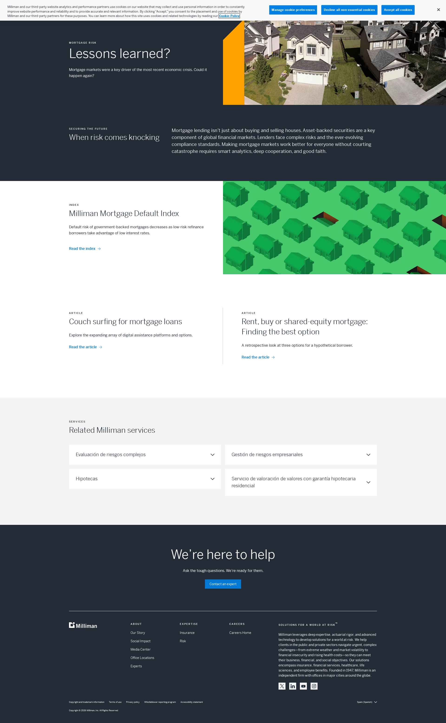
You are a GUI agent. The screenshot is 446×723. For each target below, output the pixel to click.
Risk (183, 641)
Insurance (187, 633)
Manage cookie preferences (293, 10)
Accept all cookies (398, 10)
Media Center (141, 649)
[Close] (438, 10)
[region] (223, 10)
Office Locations (142, 658)
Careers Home (240, 633)
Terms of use (115, 702)
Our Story (138, 633)
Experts (136, 666)
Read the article (83, 347)
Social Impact (141, 641)
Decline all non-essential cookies (349, 10)
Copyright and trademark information (86, 702)
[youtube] (303, 686)
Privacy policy (133, 702)
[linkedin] (292, 686)
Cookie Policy (229, 16)
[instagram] (314, 686)
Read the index (82, 248)
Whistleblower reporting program (160, 702)
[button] (282, 686)
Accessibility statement (191, 702)
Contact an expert (223, 584)
